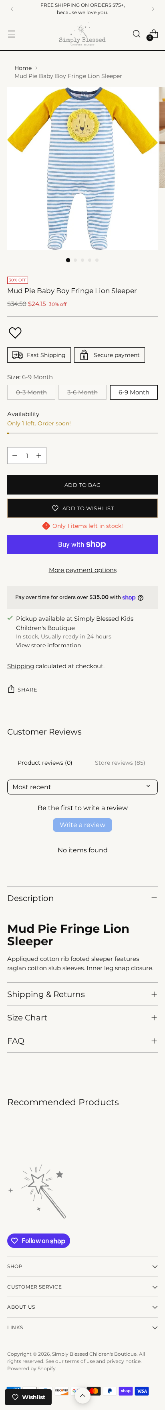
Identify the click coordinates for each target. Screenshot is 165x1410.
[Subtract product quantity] (15, 455)
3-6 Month (82, 392)
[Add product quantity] (39, 455)
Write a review (82, 825)
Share (27, 689)
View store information (48, 645)
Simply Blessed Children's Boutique (94, 1354)
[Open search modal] (136, 34)
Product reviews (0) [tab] (45, 762)
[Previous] (12, 9)
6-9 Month (134, 392)
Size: (30, 377)
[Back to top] (83, 1396)
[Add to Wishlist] (15, 333)
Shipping (20, 666)
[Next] (153, 9)
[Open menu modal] (11, 34)
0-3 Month (31, 392)
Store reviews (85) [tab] (120, 762)
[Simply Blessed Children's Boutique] (82, 34)
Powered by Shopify (31, 1368)
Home (23, 68)
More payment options (83, 570)
